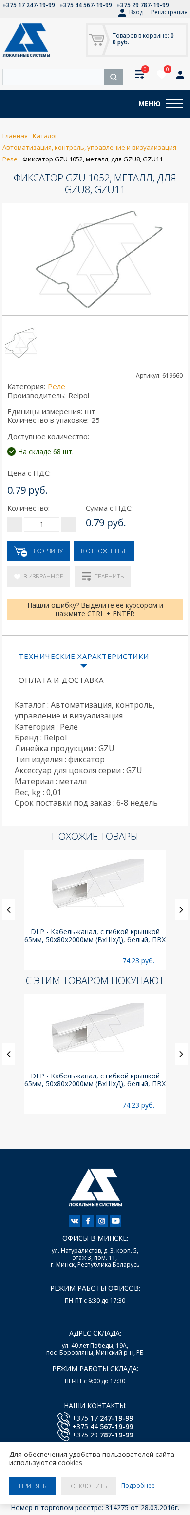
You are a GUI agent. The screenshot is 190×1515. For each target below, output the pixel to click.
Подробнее (138, 1485)
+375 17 (102, 1418)
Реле (56, 386)
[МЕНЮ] (174, 104)
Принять (32, 1486)
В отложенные (104, 551)
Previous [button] (8, 909)
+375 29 (102, 1434)
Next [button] (181, 909)
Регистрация (169, 12)
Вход (136, 12)
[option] (95, 910)
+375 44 (102, 1426)
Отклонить (89, 1486)
